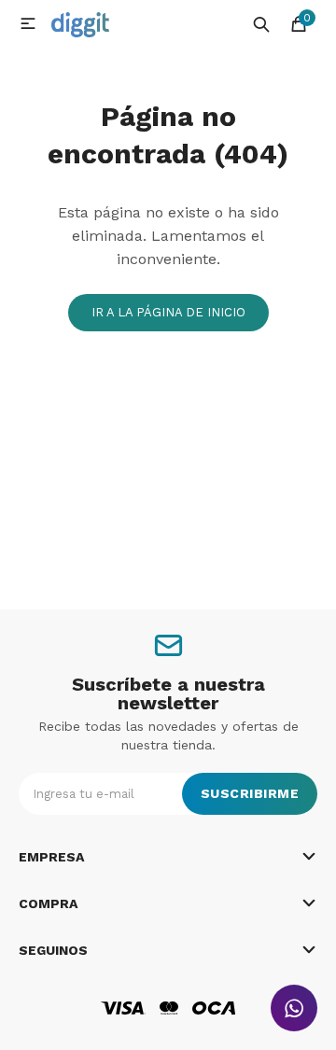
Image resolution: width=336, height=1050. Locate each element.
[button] (261, 23)
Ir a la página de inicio (168, 312)
